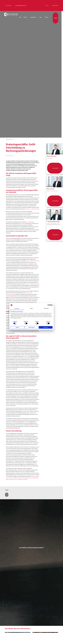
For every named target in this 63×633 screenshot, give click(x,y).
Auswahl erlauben (31, 327)
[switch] (26, 323)
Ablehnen (17, 327)
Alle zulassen (45, 327)
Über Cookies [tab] (46, 308)
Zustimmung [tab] (17, 308)
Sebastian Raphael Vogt (53, 221)
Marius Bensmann (51, 156)
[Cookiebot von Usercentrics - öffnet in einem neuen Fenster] (48, 305)
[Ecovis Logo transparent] (11, 13)
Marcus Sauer (50, 188)
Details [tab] (31, 308)
